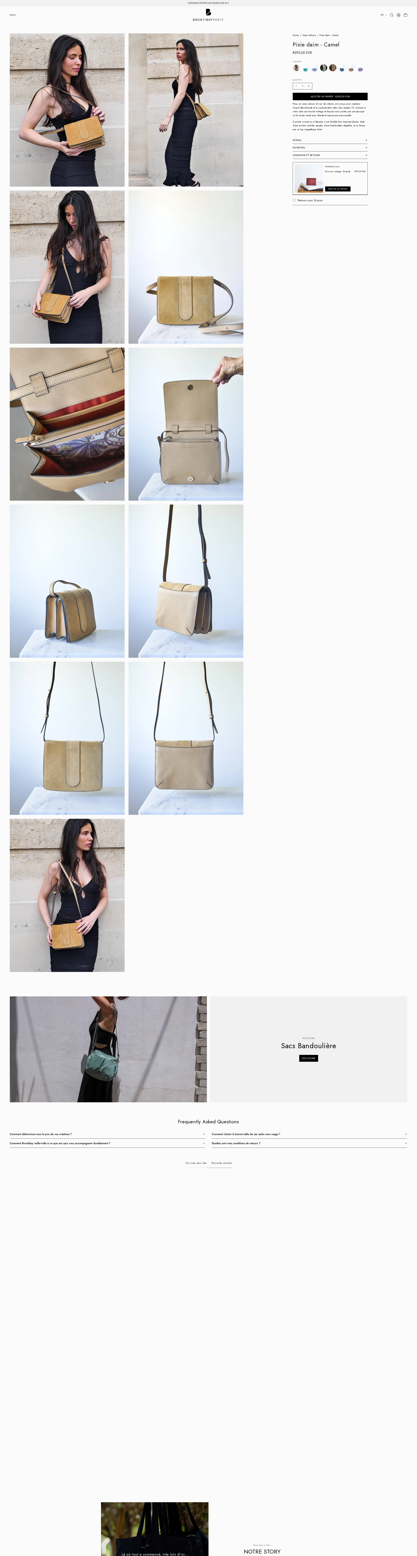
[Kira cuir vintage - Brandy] (309, 178)
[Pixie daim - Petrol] (341, 67)
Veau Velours (309, 35)
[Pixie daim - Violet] (360, 67)
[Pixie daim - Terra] (351, 67)
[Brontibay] (208, 15)
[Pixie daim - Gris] (314, 67)
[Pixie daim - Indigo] (323, 67)
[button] (391, 15)
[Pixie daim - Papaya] (332, 67)
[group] (208, 3)
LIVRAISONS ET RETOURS (306, 155)
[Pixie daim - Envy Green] (305, 67)
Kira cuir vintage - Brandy (337, 171)
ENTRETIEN (299, 147)
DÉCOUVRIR (308, 1058)
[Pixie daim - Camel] (296, 67)
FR (382, 15)
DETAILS (297, 140)
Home (296, 35)
